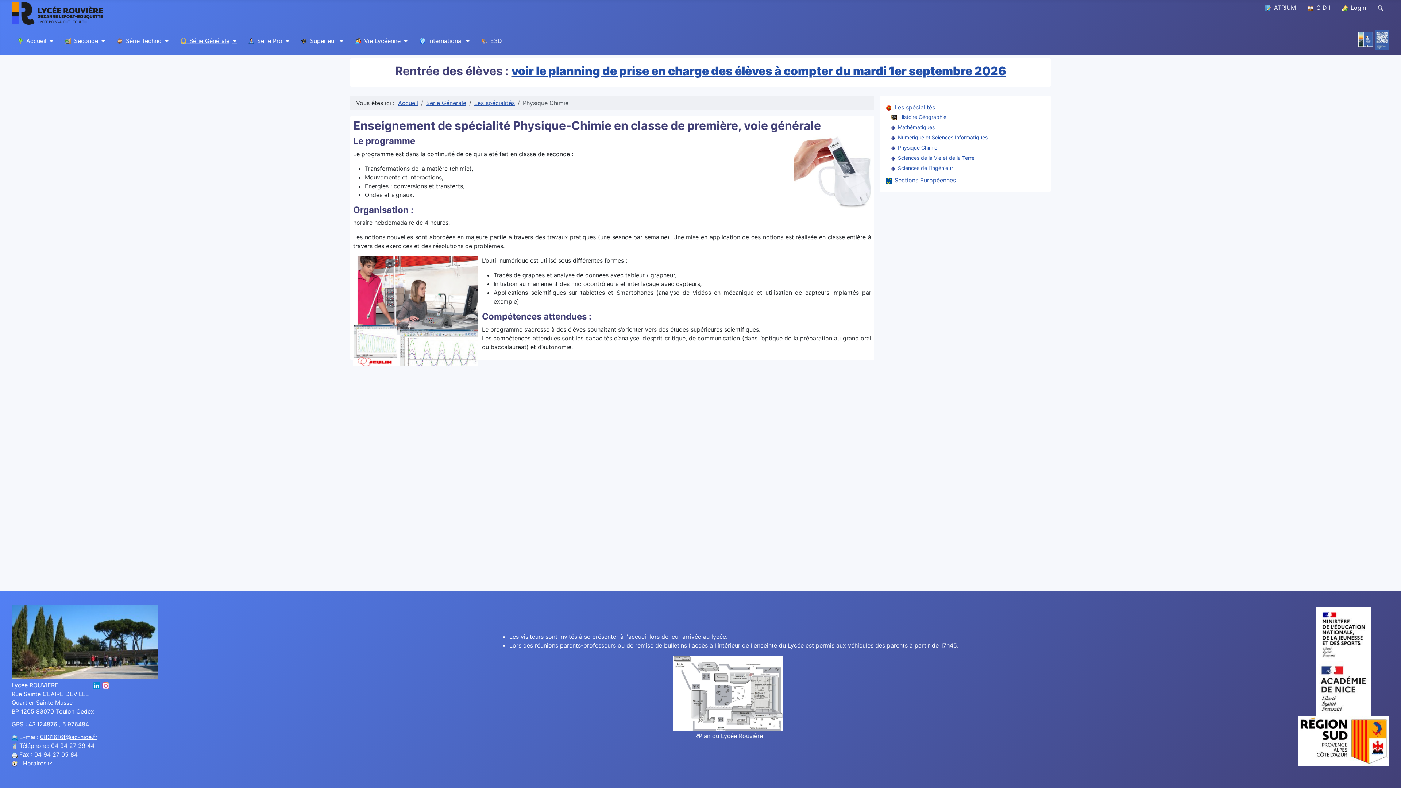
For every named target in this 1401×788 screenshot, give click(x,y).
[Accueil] (50, 41)
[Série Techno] (165, 41)
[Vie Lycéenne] (404, 41)
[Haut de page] (1388, 774)
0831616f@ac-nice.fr (68, 737)
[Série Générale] (233, 41)
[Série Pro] (286, 41)
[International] (466, 41)
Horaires (33, 763)
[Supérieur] (340, 41)
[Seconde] (101, 41)
